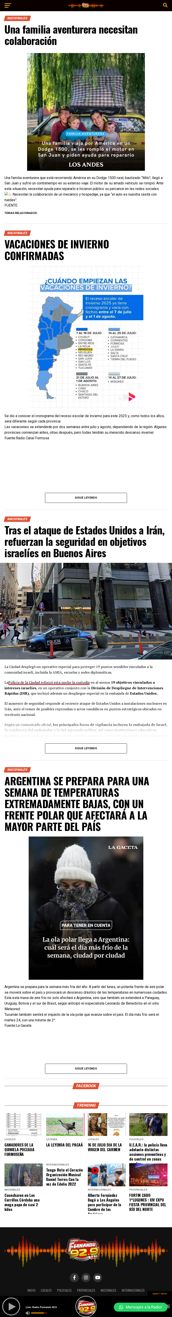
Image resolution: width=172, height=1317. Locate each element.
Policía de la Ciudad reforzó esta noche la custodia (49, 682)
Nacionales (108, 1290)
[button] (141, 1307)
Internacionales (133, 1290)
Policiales (64, 1290)
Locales (46, 1290)
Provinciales (86, 1290)
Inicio (31, 1290)
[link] (33, 205)
